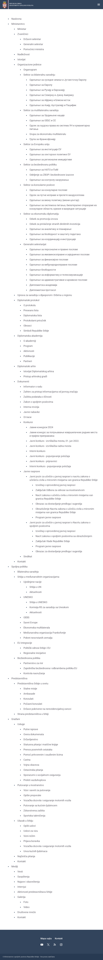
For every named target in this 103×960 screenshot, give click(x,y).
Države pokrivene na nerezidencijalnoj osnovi (47, 708)
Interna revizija (31, 407)
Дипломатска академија (43, 285)
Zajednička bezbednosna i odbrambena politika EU (50, 668)
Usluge (21, 724)
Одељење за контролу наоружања (49, 179)
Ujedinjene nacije (32, 581)
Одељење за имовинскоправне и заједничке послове (60, 254)
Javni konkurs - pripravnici (43, 461)
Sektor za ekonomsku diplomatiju (41, 213)
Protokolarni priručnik (34, 320)
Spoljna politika (19, 566)
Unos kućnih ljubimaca (35, 851)
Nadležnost (23, 54)
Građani (15, 719)
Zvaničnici (22, 34)
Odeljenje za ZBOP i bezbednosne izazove (52, 174)
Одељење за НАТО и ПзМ (44, 169)
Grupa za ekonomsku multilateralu (48, 134)
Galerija (21, 897)
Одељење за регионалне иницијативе (51, 159)
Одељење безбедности (43, 269)
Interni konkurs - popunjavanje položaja (50, 466)
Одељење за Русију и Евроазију (47, 90)
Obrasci (27, 325)
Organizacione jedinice (29, 64)
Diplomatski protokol (28, 300)
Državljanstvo (30, 739)
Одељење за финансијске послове (49, 259)
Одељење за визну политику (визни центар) (54, 200)
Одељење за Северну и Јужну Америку (52, 95)
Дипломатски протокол (43, 290)
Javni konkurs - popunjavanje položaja (50, 456)
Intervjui (21, 886)
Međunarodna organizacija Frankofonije (44, 632)
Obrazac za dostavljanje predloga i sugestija (59, 503)
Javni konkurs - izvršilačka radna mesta (50, 446)
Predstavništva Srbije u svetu (32, 683)
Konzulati (28, 698)
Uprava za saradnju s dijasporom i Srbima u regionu (44, 295)
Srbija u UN (35, 587)
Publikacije (29, 356)
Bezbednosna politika (28, 658)
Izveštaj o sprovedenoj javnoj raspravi (55, 485)
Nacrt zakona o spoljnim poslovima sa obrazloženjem (64, 536)
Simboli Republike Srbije (36, 330)
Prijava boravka (31, 841)
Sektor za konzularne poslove (39, 184)
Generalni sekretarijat (34, 244)
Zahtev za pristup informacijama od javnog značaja (50, 391)
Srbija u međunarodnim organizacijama (38, 576)
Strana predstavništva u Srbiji (33, 714)
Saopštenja (23, 876)
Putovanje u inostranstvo (30, 785)
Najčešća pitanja (26, 856)
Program (28, 346)
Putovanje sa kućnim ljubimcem (40, 805)
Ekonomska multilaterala (36, 627)
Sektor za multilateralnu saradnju (41, 110)
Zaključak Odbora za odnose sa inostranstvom (60, 490)
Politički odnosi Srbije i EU (36, 648)
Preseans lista (30, 310)
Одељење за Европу (41, 84)
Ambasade (29, 693)
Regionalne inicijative (34, 653)
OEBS (26, 617)
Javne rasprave (31, 471)
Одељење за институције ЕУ (45, 149)
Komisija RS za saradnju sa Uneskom (49, 607)
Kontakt (21, 561)
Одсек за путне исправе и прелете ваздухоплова (57, 195)
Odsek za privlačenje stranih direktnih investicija (55, 224)
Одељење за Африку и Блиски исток (50, 100)
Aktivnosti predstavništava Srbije (34, 891)
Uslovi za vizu (30, 830)
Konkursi (28, 422)
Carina (26, 759)
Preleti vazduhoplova (34, 780)
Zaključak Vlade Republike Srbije (53, 541)
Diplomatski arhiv (26, 366)
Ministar (21, 29)
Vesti (20, 871)
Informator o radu (32, 386)
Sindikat (27, 556)
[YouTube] (41, 944)
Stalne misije (30, 688)
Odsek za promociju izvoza (44, 218)
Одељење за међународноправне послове (53, 264)
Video (26, 907)
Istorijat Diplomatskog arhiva (38, 371)
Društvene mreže (26, 912)
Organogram (30, 69)
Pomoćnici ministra (33, 49)
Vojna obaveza (31, 764)
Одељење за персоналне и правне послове (54, 249)
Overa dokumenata (33, 734)
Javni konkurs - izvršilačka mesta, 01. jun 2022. (54, 440)
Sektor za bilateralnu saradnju (39, 74)
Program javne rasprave (48, 517)
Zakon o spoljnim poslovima (38, 401)
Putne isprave (30, 729)
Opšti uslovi (29, 825)
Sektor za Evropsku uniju (36, 144)
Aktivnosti (28, 351)
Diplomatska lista (32, 315)
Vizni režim (29, 836)
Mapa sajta (46, 938)
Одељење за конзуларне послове (48, 190)
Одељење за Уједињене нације (47, 115)
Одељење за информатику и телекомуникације (56, 274)
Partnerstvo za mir (33, 663)
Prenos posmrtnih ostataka (37, 749)
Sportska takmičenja (34, 815)
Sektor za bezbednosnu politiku (40, 164)
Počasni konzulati (32, 703)
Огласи (27, 417)
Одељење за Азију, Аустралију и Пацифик (53, 105)
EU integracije (24, 642)
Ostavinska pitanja (33, 769)
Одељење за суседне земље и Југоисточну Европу (58, 79)
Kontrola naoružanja (34, 673)
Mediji (14, 866)
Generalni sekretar (33, 44)
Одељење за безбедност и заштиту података (55, 234)
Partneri (27, 361)
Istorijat (21, 59)
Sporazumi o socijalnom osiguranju (42, 775)
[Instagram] (61, 944)
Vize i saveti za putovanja (36, 790)
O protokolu (29, 305)
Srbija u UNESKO (38, 602)
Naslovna (16, 18)
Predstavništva (19, 678)
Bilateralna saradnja (28, 571)
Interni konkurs (37, 451)
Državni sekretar (32, 39)
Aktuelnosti (36, 592)
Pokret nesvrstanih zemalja (37, 637)
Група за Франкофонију (43, 139)
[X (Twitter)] (48, 944)
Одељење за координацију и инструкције (53, 239)
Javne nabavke (31, 412)
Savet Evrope (30, 622)
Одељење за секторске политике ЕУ (50, 154)
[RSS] (54, 944)
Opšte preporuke (32, 795)
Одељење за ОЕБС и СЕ (43, 120)
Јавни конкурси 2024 (41, 427)
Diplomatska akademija (30, 335)
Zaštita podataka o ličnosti (37, 396)
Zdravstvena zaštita (34, 810)
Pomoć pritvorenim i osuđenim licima (43, 754)
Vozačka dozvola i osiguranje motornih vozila (47, 800)
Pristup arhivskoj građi (35, 376)
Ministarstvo (18, 23)
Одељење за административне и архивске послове (58, 279)
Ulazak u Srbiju (25, 820)
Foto (25, 902)
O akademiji (29, 340)
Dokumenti (23, 381)
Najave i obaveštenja (28, 881)
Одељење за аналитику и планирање (50, 229)
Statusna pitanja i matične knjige (40, 744)
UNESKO (28, 597)
